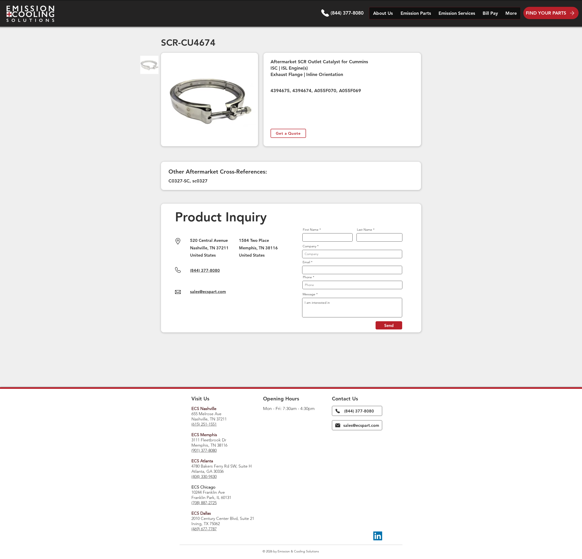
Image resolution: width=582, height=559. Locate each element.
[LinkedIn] (377, 535)
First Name (311, 229)
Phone (307, 277)
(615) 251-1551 (204, 424)
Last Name (364, 229)
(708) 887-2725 (204, 502)
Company (309, 246)
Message (309, 294)
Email (306, 262)
